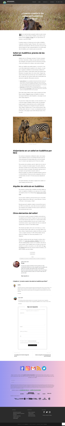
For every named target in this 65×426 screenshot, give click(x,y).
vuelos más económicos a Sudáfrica (32, 241)
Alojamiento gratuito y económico (18, 413)
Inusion (45, 424)
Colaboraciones (30, 413)
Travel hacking (15, 418)
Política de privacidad (31, 415)
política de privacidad (36, 390)
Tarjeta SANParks (23, 81)
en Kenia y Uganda (29, 37)
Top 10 (28, 94)
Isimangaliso (29, 88)
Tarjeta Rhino (22, 87)
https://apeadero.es (25, 276)
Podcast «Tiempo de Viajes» (47, 415)
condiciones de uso (24, 390)
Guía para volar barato (17, 415)
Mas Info (49, 393)
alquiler (26, 258)
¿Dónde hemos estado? (17, 412)
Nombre (21, 326)
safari (38, 258)
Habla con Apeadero (31, 412)
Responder (19, 293)
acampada (22, 258)
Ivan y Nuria (20, 297)
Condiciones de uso (31, 414)
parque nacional (33, 258)
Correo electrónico (24, 331)
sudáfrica (43, 258)
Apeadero (10, 1)
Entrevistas (15, 414)
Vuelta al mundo (16, 417)
